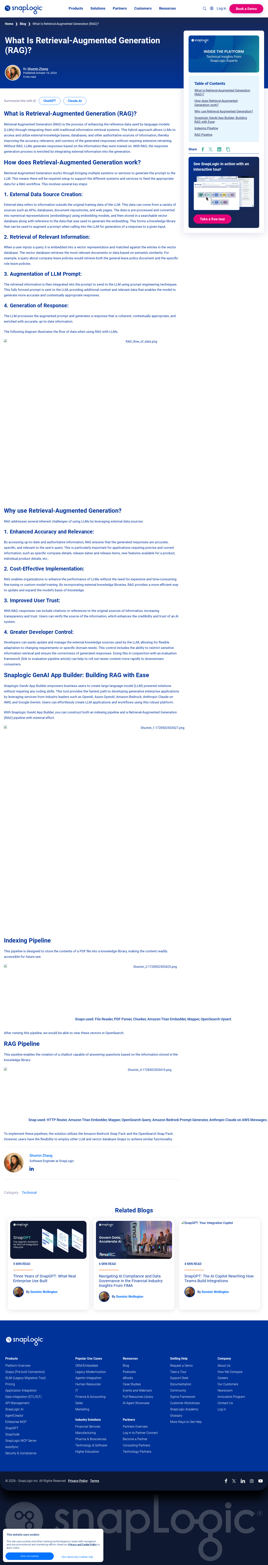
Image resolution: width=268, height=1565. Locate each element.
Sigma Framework (182, 1397)
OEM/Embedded (86, 1365)
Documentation (188, 1384)
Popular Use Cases (88, 1358)
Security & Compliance (20, 1453)
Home (9, 24)
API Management (17, 1403)
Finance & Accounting (90, 1397)
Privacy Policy (78, 1481)
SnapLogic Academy (184, 1409)
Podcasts (129, 1372)
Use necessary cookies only (77, 1556)
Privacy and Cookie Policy (82, 1544)
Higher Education (87, 1451)
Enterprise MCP (15, 1422)
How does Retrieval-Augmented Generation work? (216, 103)
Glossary (176, 1415)
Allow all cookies (29, 1556)
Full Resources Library (138, 1397)
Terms (94, 1481)
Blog (23, 24)
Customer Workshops (185, 1403)
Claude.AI (77, 101)
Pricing (10, 1384)
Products (11, 1358)
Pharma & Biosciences (90, 1439)
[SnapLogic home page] (25, 1341)
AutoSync (11, 1447)
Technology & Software (91, 1445)
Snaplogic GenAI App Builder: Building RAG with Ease (220, 120)
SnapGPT (11, 1428)
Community (185, 1391)
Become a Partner (135, 1439)
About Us (224, 1365)
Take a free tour (212, 219)
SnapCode (12, 1434)
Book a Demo (246, 9)
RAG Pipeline (203, 135)
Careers (223, 1378)
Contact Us (225, 1403)
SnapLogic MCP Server (20, 1441)
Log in (222, 1409)
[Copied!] (228, 149)
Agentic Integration (88, 1378)
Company (224, 1358)
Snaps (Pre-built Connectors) (25, 1372)
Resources (130, 1358)
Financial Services (87, 1426)
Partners (129, 1420)
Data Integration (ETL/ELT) (23, 1397)
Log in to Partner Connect (140, 1433)
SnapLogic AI (14, 1409)
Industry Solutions (88, 1420)
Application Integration (21, 1390)
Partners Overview (135, 1426)
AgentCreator (14, 1415)
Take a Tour (178, 1372)
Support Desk (186, 1378)
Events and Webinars (137, 1390)
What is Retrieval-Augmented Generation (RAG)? (222, 92)
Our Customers (228, 1384)
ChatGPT (51, 101)
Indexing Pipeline (206, 128)
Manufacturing (85, 1433)
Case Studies (132, 1384)
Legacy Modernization (90, 1372)
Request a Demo (181, 1365)
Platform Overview (18, 1365)
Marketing (82, 1409)
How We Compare (230, 1372)
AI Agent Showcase (136, 1403)
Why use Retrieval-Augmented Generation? (223, 111)
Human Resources (88, 1384)
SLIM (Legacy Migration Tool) (25, 1378)
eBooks (128, 1378)
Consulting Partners (136, 1445)
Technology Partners (137, 1451)
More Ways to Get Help (186, 1422)
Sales (79, 1403)
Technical (29, 1192)
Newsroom (225, 1390)
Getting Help (179, 1358)
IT (76, 1390)
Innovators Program (231, 1397)
